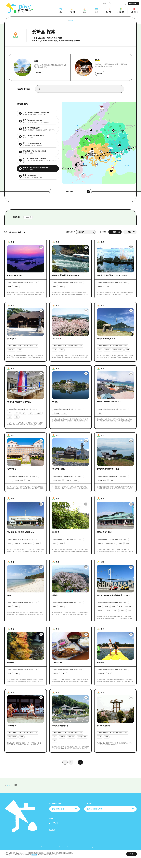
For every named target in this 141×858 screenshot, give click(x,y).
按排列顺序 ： (70, 232)
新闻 (104, 3)
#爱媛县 (27, 217)
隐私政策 (34, 855)
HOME (71, 20)
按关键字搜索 (23, 89)
